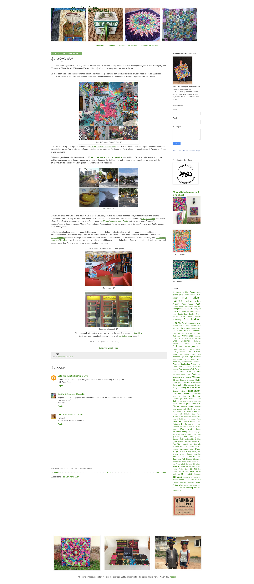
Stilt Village (196, 464)
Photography (177, 426)
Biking (197, 314)
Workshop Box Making (128, 45)
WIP (199, 485)
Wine (181, 485)
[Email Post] (57, 354)
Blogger (172, 577)
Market (191, 406)
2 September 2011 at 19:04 (76, 394)
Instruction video (181, 394)
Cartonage (196, 333)
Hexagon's (176, 388)
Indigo (183, 391)
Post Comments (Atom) (71, 477)
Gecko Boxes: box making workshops (186, 151)
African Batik (195, 294)
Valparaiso (196, 477)
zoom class (177, 490)
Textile (198, 471)
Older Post (161, 473)
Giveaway (190, 380)
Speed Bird (192, 461)
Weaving (183, 482)
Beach (175, 314)
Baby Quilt (181, 311)
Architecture (184, 309)
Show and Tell (179, 459)
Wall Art (194, 480)
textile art (176, 474)
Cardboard (196, 331)
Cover (198, 347)
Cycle (181, 354)
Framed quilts (185, 372)
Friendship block (179, 374)
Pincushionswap (180, 431)
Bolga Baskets (194, 316)
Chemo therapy (194, 338)
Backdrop (190, 311)
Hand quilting (178, 385)
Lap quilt (183, 401)
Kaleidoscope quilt (180, 399)
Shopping (196, 457)
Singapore (196, 459)
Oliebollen (187, 414)
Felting (181, 369)
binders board (179, 316)
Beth (60, 414)
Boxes (177, 322)
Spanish (185, 461)
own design (192, 419)
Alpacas (190, 304)
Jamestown (196, 393)
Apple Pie (196, 306)
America (175, 306)
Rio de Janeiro (183, 444)
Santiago (184, 449)
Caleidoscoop (185, 328)
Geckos (188, 378)
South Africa (177, 461)
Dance (186, 354)
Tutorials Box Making (149, 45)
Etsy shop (182, 362)
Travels (177, 477)
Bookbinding (177, 320)
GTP (188, 383)
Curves (189, 352)
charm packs (183, 338)
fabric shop (185, 364)
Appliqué (176, 309)
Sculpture (182, 451)
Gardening (196, 374)
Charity (175, 338)
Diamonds (176, 357)
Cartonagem (177, 336)
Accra (192, 292)
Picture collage (188, 426)
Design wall (196, 354)
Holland (190, 387)
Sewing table (178, 457)
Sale (186, 446)
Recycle (187, 441)
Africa (187, 294)
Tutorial (185, 477)
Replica (193, 441)
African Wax (179, 304)
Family (181, 367)
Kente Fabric (194, 399)
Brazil (184, 323)
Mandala (184, 406)
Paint (198, 419)
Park (181, 421)
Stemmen (189, 464)
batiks (197, 311)
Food (174, 372)
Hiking (183, 388)
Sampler (197, 446)
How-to (175, 391)
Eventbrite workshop (193, 362)
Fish (192, 369)
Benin (186, 314)
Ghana (196, 377)
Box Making (192, 319)
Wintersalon (193, 485)
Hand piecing (195, 382)
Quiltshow (181, 441)
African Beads (180, 298)
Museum (180, 411)
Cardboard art (178, 333)
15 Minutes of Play (180, 292)
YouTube (197, 488)
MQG (174, 411)
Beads (180, 314)
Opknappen (196, 416)
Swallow (175, 469)
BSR (198, 323)
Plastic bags (193, 432)
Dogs (191, 357)
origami (175, 419)
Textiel (191, 471)
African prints (193, 301)
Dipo (182, 357)
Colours (177, 346)
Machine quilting (185, 404)
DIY (186, 357)
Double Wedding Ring (185, 359)
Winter (186, 485)
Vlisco (181, 480)
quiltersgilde (189, 439)
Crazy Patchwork (180, 349)
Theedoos (197, 474)
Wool (182, 488)
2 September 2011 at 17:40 (77, 376)
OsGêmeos (182, 419)
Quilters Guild (178, 439)
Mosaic (190, 409)
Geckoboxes (178, 377)
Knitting (176, 401)
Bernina (191, 314)
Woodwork (176, 488)
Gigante (183, 380)
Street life (184, 466)
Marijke (61, 394)
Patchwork (177, 424)
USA (190, 477)
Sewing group (178, 454)
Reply (60, 386)
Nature (194, 412)
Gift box (176, 380)
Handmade (189, 385)
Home (109, 473)
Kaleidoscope (194, 396)
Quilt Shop (177, 437)
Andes (190, 306)
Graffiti (197, 380)
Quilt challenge (186, 434)
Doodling (197, 357)
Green (175, 382)
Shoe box (188, 456)
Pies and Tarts (190, 429)
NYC (180, 414)
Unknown (62, 376)
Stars (183, 464)
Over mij (111, 45)
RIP (191, 444)
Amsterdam (183, 306)
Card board (183, 330)
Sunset (198, 466)
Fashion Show (191, 367)
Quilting (197, 439)
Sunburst (192, 466)
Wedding (191, 482)
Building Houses (189, 326)
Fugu (188, 374)
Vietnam (175, 480)
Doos (174, 359)
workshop (188, 487)
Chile (175, 341)
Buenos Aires (177, 326)
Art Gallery (193, 309)
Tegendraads (183, 471)
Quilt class (196, 434)
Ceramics (197, 336)
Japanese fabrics (180, 396)
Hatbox (197, 385)
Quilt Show (188, 437)
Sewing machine (193, 454)
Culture (182, 352)
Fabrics (194, 364)
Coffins (186, 343)
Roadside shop (178, 446)
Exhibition (177, 364)
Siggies (189, 459)
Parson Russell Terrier (192, 421)
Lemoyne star (192, 401)
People (198, 424)
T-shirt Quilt (183, 469)
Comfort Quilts (190, 347)
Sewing (188, 451)
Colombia (197, 343)
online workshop (185, 416)
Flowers (197, 369)
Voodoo (187, 480)
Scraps (175, 452)
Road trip (197, 444)
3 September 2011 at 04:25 (73, 414)
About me (100, 45)
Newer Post (56, 473)
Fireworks (187, 369)
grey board (182, 382)
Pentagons (189, 424)
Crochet (191, 349)
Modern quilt (181, 409)
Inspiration (61, 357)
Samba (191, 446)
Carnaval (188, 333)
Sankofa (175, 449)
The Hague (186, 474)
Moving (197, 409)
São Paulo (69, 357)
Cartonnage (187, 336)
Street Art (176, 466)
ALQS (198, 304)
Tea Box (193, 469)
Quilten (197, 437)
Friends (196, 371)
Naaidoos (187, 411)
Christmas (185, 341)
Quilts (175, 442)
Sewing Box (196, 451)
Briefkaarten (192, 323)
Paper (175, 421)
